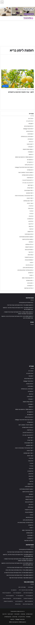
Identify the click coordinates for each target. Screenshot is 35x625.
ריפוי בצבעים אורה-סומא (27, 277)
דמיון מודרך (30, 146)
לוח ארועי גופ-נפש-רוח (28, 182)
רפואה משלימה (29, 280)
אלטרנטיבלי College (28, 128)
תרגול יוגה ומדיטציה (28, 288)
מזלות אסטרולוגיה (29, 234)
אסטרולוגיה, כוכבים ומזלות (27, 136)
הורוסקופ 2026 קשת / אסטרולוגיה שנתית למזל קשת (21, 577)
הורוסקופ (31, 154)
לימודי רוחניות (30, 198)
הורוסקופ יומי (30, 159)
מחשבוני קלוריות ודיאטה (27, 239)
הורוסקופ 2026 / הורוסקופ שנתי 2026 (24, 157)
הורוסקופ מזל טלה (10, 595)
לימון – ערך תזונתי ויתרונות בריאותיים (21, 92)
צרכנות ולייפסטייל (29, 257)
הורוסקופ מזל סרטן (17, 598)
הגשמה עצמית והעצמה (28, 149)
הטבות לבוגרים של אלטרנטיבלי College (24, 167)
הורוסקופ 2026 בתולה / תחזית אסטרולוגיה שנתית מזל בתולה (19, 570)
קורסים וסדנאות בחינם (28, 267)
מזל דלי (31, 213)
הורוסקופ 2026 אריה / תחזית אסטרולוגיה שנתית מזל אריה (20, 567)
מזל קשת (31, 226)
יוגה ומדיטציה (30, 177)
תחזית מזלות (18, 604)
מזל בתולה (30, 208)
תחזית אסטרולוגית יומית (28, 604)
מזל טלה (31, 216)
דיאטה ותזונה (30, 144)
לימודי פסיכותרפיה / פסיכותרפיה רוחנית (24, 195)
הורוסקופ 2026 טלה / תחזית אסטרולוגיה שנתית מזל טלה (20, 305)
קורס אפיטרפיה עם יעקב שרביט (26, 302)
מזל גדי (31, 211)
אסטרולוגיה (30, 134)
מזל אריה (31, 206)
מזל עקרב (30, 224)
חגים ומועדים (30, 170)
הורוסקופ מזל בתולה (6, 592)
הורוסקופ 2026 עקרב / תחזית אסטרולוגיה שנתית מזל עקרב (19, 575)
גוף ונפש (31, 141)
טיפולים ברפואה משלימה (27, 175)
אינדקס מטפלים (7, 616)
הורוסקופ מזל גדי (29, 595)
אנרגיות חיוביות (29, 131)
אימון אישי (31, 123)
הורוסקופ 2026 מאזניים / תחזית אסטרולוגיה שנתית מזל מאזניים (18, 572)
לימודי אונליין (30, 188)
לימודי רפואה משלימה (28, 200)
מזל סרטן (31, 221)
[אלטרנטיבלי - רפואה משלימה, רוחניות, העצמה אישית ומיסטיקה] (27, 18)
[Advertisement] (17, 344)
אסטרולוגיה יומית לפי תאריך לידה (26, 590)
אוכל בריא (30, 118)
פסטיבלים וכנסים (29, 249)
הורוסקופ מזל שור (19, 601)
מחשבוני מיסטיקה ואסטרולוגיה (26, 236)
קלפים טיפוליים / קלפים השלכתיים (25, 270)
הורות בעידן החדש (29, 164)
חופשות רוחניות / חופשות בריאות (25, 172)
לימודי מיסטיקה (29, 193)
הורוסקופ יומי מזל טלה (28, 592)
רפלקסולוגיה (30, 285)
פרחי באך (30, 252)
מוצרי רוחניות (30, 203)
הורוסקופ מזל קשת (29, 601)
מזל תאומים (30, 231)
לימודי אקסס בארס (28, 190)
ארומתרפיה (30, 139)
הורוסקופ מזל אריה (17, 592)
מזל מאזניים (30, 218)
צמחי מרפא (30, 254)
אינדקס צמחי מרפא (28, 126)
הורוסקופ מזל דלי (19, 595)
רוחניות (31, 275)
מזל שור (31, 229)
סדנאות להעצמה (29, 247)
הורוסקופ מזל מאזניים (28, 598)
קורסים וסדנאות (29, 265)
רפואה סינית (30, 283)
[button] (2, 2)
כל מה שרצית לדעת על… (27, 180)
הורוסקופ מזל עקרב (7, 598)
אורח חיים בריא (29, 121)
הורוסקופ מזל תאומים (8, 601)
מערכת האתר (29, 89)
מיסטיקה (31, 242)
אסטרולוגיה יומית (22, 587)
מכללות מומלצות (29, 244)
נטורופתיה (23, 614)
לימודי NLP (30, 185)
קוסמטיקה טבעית (29, 259)
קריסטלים (30, 272)
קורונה (31, 262)
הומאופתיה (30, 152)
